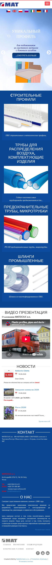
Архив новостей (44, 421)
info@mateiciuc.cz (14, 491)
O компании (18, 544)
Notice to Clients (22, 370)
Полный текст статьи (42, 529)
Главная (7, 544)
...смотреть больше (26, 55)
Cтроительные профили (26, 97)
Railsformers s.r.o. (23, 559)
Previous (2, 51)
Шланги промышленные (26, 258)
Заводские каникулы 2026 (27, 389)
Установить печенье (26, 561)
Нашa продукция (34, 544)
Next (47, 51)
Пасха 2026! (20, 407)
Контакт (30, 549)
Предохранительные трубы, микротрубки (26, 209)
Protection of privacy (39, 559)
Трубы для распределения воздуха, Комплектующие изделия (26, 153)
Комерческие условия (13, 549)
